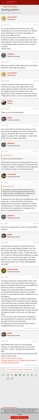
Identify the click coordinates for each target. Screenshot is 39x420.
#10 (37, 277)
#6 (37, 151)
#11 (37, 341)
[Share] (34, 25)
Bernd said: (6, 155)
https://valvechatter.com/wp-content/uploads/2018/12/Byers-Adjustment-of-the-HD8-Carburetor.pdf (19, 360)
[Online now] (5, 105)
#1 (37, 25)
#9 (37, 242)
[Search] (36, 2)
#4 (37, 109)
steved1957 (6, 13)
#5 (37, 125)
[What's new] (32, 2)
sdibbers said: (6, 186)
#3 (37, 81)
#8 (37, 223)
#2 (37, 62)
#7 (37, 182)
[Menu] (3, 2)
